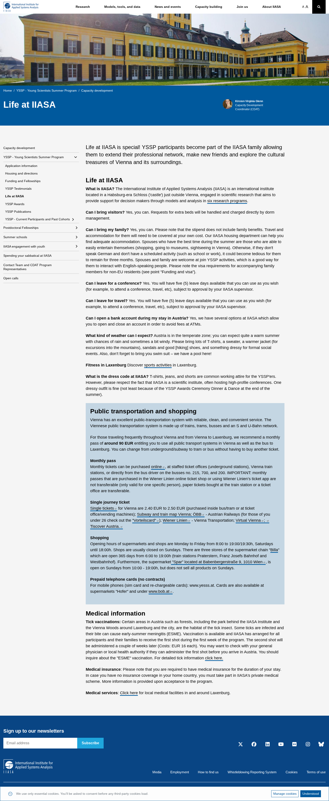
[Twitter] (240, 744)
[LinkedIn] (267, 744)
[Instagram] (307, 744)
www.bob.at (159, 591)
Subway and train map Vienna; (165, 514)
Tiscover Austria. (105, 526)
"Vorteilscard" (144, 520)
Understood (310, 793)
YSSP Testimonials (18, 188)
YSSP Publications (18, 211)
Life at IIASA (14, 196)
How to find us (208, 772)
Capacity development (19, 148)
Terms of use (316, 772)
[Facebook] (254, 744)
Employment (179, 772)
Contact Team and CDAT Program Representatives (27, 267)
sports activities (158, 365)
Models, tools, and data (122, 6)
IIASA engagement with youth (24, 246)
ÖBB (197, 514)
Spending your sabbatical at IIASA (27, 255)
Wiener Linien (175, 520)
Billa (274, 550)
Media (156, 772)
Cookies (292, 772)
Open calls (10, 278)
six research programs (227, 201)
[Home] (21, 7)
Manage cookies (285, 793)
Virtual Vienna (248, 520)
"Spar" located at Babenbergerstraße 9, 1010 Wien (217, 562)
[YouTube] (280, 744)
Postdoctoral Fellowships (20, 227)
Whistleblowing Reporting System (252, 772)
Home (7, 90)
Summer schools (15, 237)
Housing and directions (21, 173)
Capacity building (208, 6)
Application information (21, 166)
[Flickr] (294, 744)
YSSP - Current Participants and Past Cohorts (37, 219)
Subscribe (90, 743)
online (156, 467)
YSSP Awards (14, 204)
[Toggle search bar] (319, 7)
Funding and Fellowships (23, 181)
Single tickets (102, 508)
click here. (214, 658)
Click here (129, 693)
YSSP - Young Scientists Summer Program (46, 90)
